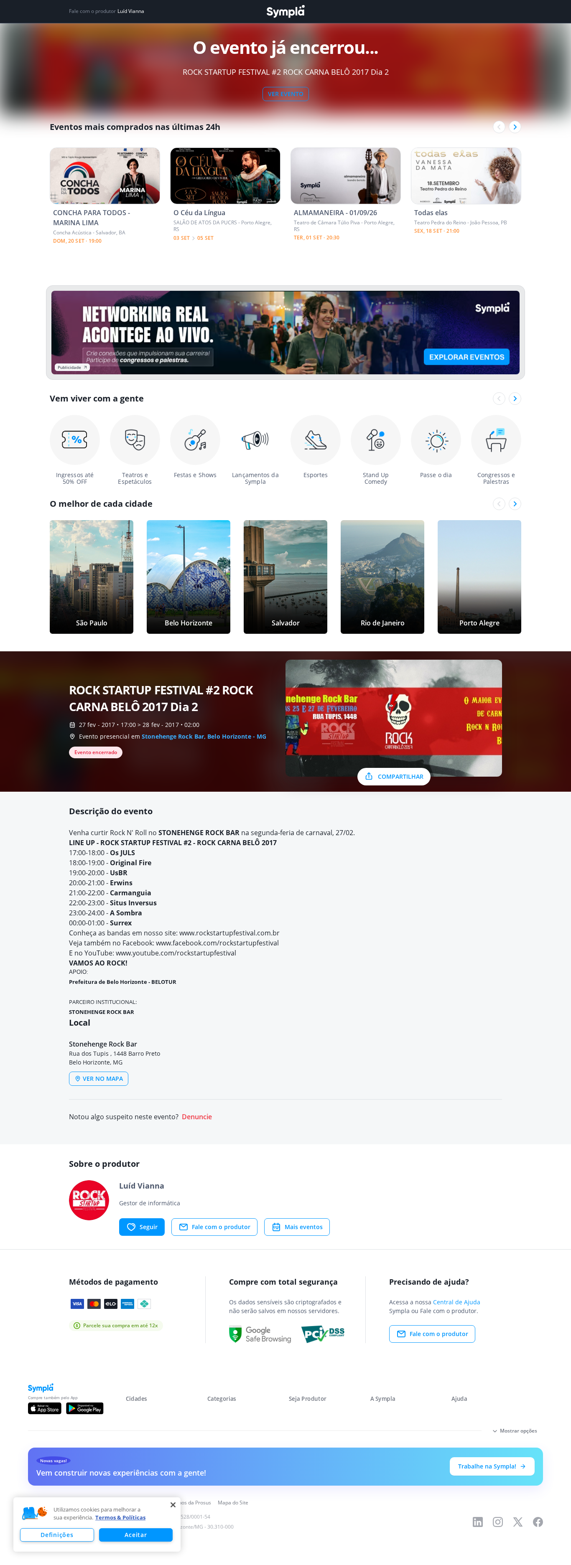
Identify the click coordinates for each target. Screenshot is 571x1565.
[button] (34, 1513)
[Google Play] (84, 1408)
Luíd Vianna (130, 11)
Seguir (149, 1227)
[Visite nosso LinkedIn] (478, 1522)
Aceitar (136, 1535)
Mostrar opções (518, 1430)
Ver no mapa (103, 1078)
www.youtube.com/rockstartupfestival (176, 953)
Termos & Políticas (120, 1517)
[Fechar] (173, 1505)
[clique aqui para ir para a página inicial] (285, 11)
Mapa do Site (233, 1502)
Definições (57, 1535)
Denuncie (197, 1117)
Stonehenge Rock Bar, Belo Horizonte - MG (204, 736)
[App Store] (44, 1408)
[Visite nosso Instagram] (498, 1522)
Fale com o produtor (221, 1227)
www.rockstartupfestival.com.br (230, 932)
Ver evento (285, 94)
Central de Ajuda (456, 1302)
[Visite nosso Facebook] (538, 1522)
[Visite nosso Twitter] (518, 1522)
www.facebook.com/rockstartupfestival (217, 943)
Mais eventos (304, 1227)
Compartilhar (400, 776)
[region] (97, 1524)
